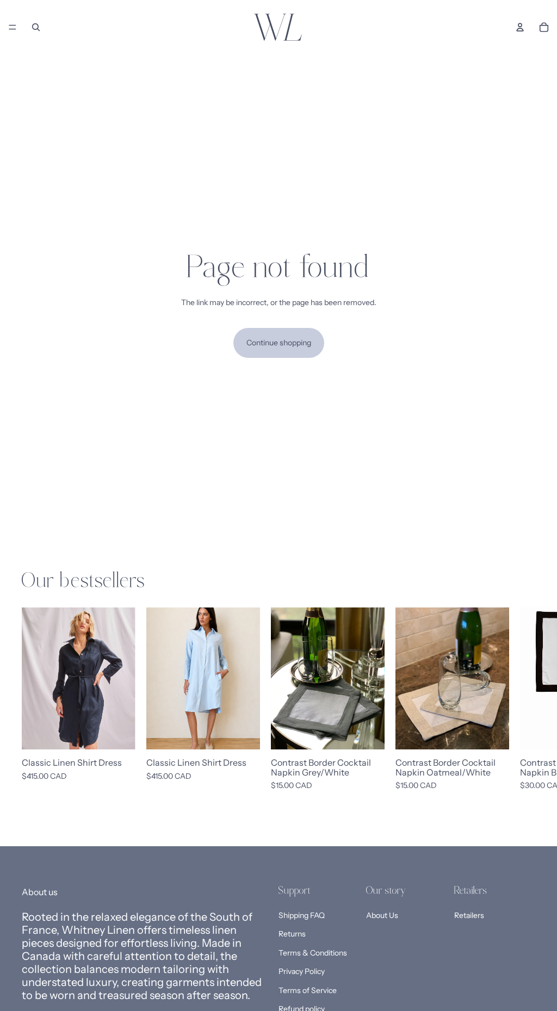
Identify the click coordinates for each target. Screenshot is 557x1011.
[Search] (36, 27)
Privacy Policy (301, 971)
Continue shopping (278, 343)
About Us (382, 915)
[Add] (367, 732)
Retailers (469, 915)
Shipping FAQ (301, 915)
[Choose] (118, 732)
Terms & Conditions (312, 952)
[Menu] (12, 27)
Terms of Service (307, 990)
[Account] (520, 27)
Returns (292, 934)
